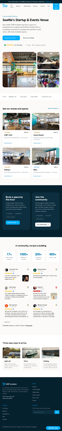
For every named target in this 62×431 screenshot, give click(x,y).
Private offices (36, 389)
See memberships (42, 224)
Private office (34, 96)
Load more (7, 322)
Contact (42, 6)
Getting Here (6, 414)
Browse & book (12, 222)
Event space (23, 96)
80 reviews (29, 325)
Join (57, 412)
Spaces (18, 6)
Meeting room (12, 96)
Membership (27, 6)
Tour (48, 6)
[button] (13, 45)
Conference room (46, 96)
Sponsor (35, 6)
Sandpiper (34, 427)
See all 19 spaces (53, 108)
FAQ (4, 416)
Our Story (11, 6)
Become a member (28, 38)
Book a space (56, 6)
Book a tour (36, 397)
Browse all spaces (10, 38)
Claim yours (48, 1)
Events (34, 400)
